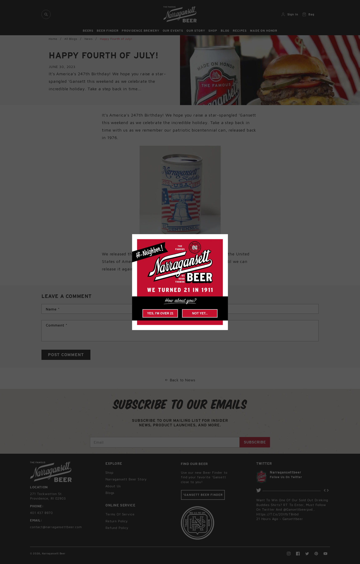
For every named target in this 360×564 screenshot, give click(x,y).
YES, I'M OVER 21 (160, 313)
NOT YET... (200, 313)
